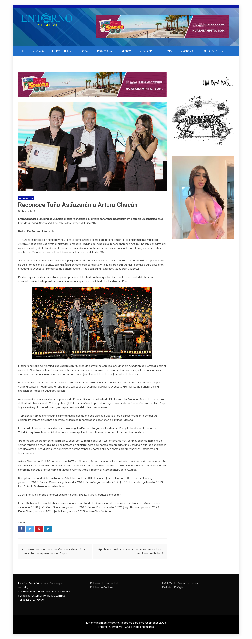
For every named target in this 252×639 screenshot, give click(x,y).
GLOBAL (83, 51)
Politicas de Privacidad (104, 583)
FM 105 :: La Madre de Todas (180, 583)
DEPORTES (146, 51)
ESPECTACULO (212, 51)
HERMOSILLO (61, 51)
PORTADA (38, 51)
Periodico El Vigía (172, 587)
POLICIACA (104, 51)
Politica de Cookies (101, 587)
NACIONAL (187, 51)
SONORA (167, 51)
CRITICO (125, 51)
